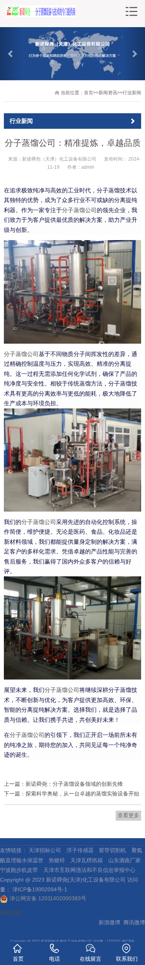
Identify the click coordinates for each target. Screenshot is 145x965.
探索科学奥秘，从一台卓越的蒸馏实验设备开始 (82, 793)
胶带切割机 (112, 850)
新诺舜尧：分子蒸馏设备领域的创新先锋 (74, 784)
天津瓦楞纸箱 (86, 860)
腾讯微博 (134, 922)
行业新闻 (132, 92)
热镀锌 (57, 860)
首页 (88, 92)
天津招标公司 (45, 850)
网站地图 (11, 913)
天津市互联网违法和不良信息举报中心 (89, 870)
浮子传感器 (80, 850)
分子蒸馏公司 (79, 210)
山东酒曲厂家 (124, 860)
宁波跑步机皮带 (19, 870)
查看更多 (128, 815)
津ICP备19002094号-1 (39, 889)
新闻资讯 (108, 92)
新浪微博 (109, 922)
